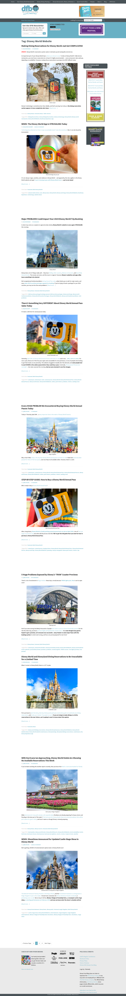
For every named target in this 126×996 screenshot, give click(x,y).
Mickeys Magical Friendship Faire (62, 914)
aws (41, 193)
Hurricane (24, 834)
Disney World (68, 117)
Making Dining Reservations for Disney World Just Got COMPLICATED (52, 45)
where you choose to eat (53, 56)
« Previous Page (26, 943)
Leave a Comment (39, 127)
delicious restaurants (67, 273)
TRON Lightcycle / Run (67, 580)
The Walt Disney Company (87, 980)
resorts (59, 834)
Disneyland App (52, 732)
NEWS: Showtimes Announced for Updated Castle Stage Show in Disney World (49, 840)
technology (31, 194)
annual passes (49, 379)
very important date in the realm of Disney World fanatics (55, 414)
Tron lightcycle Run (74, 649)
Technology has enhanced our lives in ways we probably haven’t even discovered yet (44, 130)
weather (76, 834)
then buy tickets (43, 713)
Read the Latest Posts (27, 20)
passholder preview (35, 649)
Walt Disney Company (93, 975)
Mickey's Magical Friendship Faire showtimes (41, 914)
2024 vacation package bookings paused (39, 294)
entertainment (54, 912)
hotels (81, 832)
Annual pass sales (39, 379)
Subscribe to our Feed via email (88, 992)
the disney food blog (27, 5)
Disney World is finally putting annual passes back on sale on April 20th (53, 531)
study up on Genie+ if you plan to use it (41, 715)
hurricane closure (31, 834)
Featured (37, 113)
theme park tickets (67, 550)
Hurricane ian (40, 834)
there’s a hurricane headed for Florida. (72, 766)
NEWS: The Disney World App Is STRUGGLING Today (44, 124)
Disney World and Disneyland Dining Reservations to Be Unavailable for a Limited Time (51, 658)
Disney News (30, 113)
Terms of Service (84, 963)
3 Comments (35, 308)
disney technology (59, 117)
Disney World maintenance (53, 730)
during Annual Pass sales (49, 281)
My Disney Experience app (47, 118)
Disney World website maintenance (38, 732)
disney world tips (30, 550)
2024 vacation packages (56, 294)
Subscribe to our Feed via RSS (88, 990)
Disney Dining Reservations (46, 117)
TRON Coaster (64, 649)
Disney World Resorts (52, 832)
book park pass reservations (56, 713)
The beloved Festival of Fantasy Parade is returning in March (37, 893)
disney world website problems (70, 296)
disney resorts (38, 828)
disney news (46, 193)
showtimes (74, 914)
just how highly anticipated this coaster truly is (50, 630)
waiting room (75, 381)
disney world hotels (40, 832)
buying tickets (47, 548)
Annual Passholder (40, 647)
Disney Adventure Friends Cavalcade (66, 896)
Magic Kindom (42, 580)
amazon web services (34, 193)
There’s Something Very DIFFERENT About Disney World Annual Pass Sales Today (52, 304)
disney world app (61, 193)
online (53, 381)
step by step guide (57, 550)
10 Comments (34, 577)
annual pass (31, 379)
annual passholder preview (52, 647)
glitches (27, 649)
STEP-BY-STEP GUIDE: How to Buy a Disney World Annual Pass (48, 479)
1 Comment (35, 48)
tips (78, 550)
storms (63, 834)
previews (43, 649)
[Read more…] (53, 108)
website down (38, 194)
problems (65, 381)
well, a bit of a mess (73, 358)
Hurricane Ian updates (50, 834)
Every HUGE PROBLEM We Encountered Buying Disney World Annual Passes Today (51, 407)
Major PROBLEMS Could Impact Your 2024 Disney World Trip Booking (52, 218)
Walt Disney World (37, 189)
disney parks (50, 909)
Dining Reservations (33, 117)
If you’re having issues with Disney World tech (48, 180)
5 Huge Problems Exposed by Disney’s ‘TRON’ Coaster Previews (49, 574)
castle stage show (33, 912)
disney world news (34, 381)
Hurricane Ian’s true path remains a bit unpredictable (39, 815)
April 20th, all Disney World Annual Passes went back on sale (43, 358)
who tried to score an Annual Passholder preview (65, 628)
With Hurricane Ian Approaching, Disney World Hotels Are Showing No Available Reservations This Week (51, 759)
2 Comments (35, 662)
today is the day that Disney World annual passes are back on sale (49, 457)
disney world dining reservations (36, 730)
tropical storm (69, 834)
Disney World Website (34, 118)
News (41, 113)
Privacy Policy (83, 961)
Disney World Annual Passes (71, 472)
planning (49, 550)
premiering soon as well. (28, 898)
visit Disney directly (92, 982)
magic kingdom (63, 909)
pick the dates (35, 713)
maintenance (77, 732)
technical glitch (56, 649)
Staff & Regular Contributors (87, 956)
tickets (70, 381)
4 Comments (35, 222)
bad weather (31, 832)
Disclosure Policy (84, 959)
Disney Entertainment (33, 909)
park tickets (58, 381)
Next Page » (48, 943)
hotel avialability (74, 832)
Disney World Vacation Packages (40, 296)
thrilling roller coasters (55, 273)
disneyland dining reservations (65, 732)
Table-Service (47, 113)
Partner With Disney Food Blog (88, 965)
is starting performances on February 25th (37, 900)
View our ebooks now (27, 969)
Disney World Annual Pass (67, 379)
